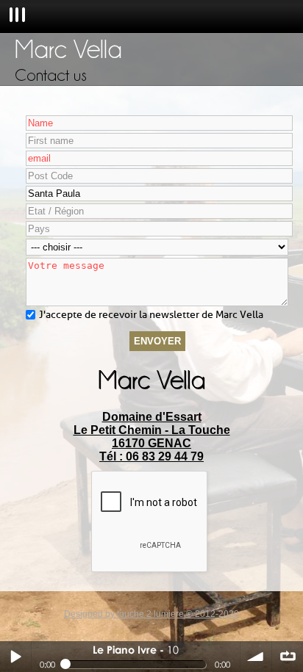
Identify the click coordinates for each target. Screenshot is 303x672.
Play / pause (15, 656)
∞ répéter (287, 656)
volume (255, 656)
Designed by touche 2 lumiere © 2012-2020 (151, 614)
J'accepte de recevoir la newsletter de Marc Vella (151, 314)
